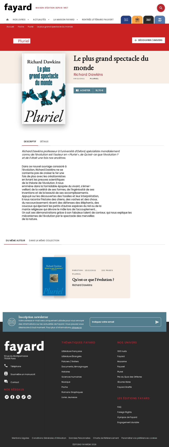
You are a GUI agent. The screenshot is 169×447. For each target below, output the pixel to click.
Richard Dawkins (88, 74)
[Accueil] (18, 8)
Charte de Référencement (106, 438)
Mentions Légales (20, 438)
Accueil (10, 26)
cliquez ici (77, 327)
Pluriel (30, 26)
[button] (148, 40)
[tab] (7, 20)
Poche (21, 26)
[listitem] (7, 397)
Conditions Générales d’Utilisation (49, 438)
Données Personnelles (79, 438)
